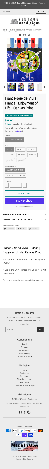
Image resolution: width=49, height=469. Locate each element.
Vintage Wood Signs (28, 456)
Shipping (8, 124)
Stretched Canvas (14, 140)
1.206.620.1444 (19, 399)
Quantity (9, 181)
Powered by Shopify (24, 459)
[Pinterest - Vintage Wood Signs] (29, 35)
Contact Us (32, 399)
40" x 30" (32, 155)
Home (5, 30)
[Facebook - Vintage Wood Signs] (20, 35)
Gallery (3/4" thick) (15, 170)
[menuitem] (11, 87)
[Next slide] (44, 87)
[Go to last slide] (5, 87)
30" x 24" (21, 155)
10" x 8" (10, 149)
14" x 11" (20, 149)
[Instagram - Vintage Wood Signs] (24, 35)
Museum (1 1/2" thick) (16, 175)
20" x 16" (31, 149)
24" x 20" (10, 155)
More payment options (24, 206)
